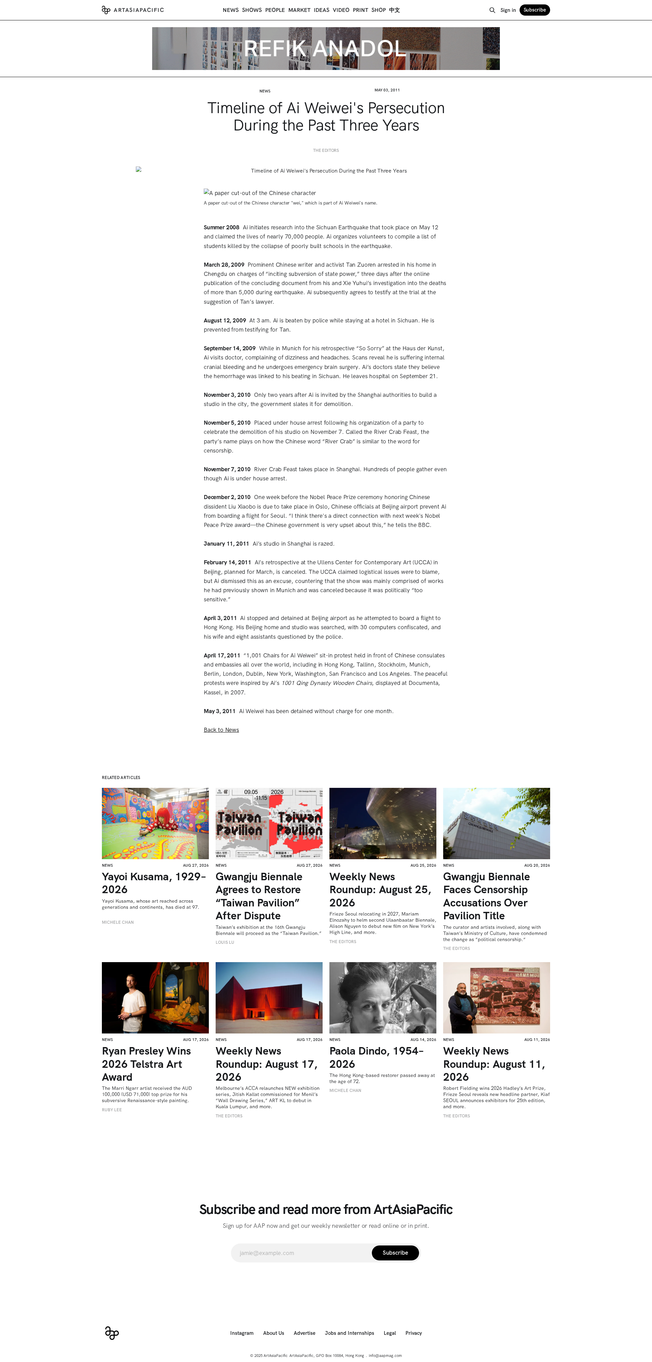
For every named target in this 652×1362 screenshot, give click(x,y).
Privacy (413, 1333)
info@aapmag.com (385, 1355)
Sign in (508, 10)
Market (299, 10)
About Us (273, 1333)
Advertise (304, 1333)
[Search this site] (492, 10)
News (231, 10)
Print (360, 10)
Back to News (221, 729)
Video (341, 10)
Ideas (321, 10)
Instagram (242, 1333)
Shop (379, 10)
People (275, 10)
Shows (252, 10)
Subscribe (535, 9)
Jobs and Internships (349, 1333)
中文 (394, 10)
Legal (390, 1333)
